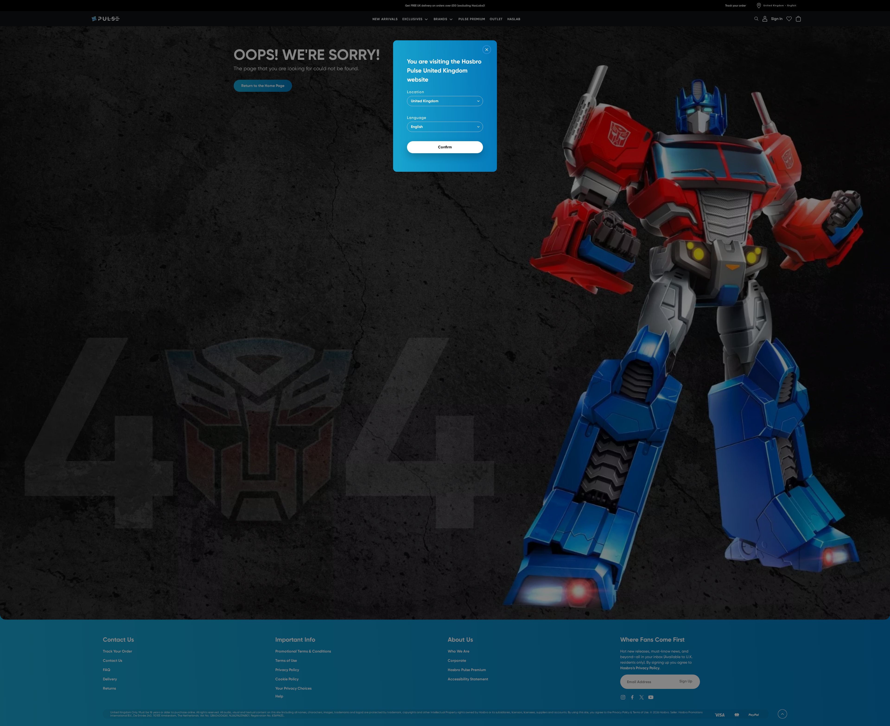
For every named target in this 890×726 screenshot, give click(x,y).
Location (415, 92)
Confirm (445, 147)
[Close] (486, 49)
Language (416, 117)
